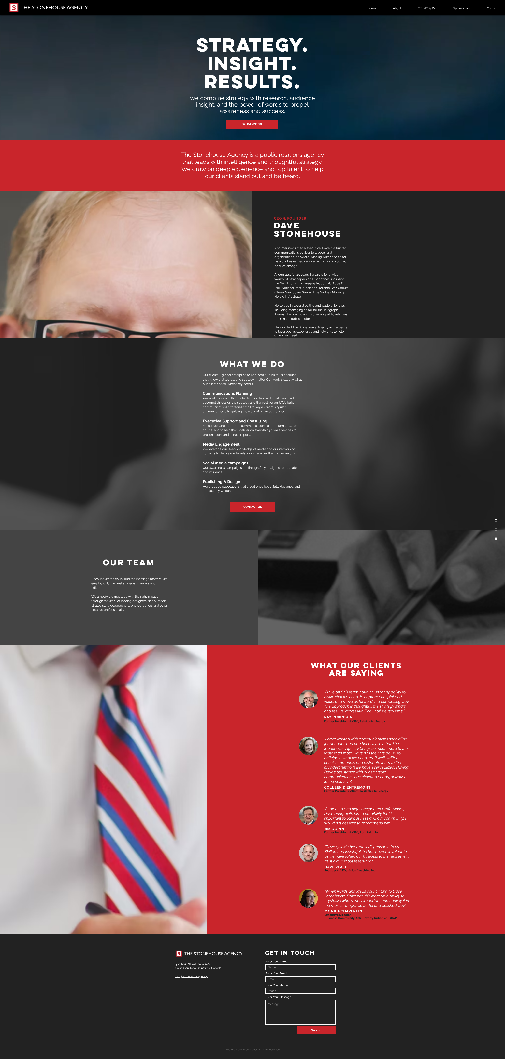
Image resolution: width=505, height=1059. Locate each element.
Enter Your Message (278, 997)
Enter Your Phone (276, 985)
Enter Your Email (276, 973)
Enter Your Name (276, 961)
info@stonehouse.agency (191, 976)
